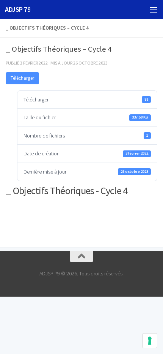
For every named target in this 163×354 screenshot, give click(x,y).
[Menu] (153, 9)
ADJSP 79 (17, 9)
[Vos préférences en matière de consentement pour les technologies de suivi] (150, 340)
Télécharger (22, 78)
